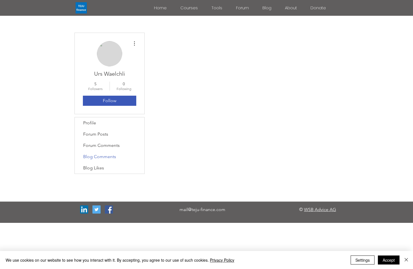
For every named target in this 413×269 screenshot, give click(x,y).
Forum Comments (101, 145)
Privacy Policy (222, 260)
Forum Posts (95, 134)
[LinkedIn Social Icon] (84, 209)
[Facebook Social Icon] (109, 209)
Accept (389, 260)
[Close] (406, 259)
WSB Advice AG (320, 209)
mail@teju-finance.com (202, 209)
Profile (89, 122)
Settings (362, 260)
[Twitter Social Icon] (96, 209)
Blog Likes (93, 168)
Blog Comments (99, 156)
